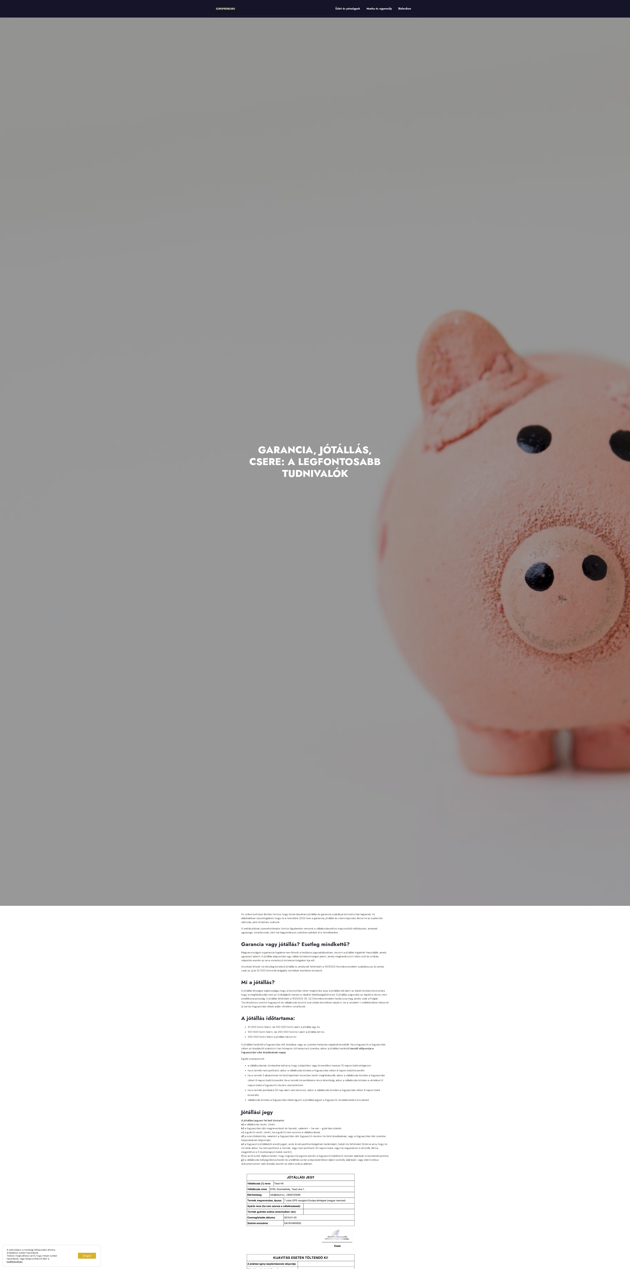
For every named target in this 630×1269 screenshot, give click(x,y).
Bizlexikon (404, 8)
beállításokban (14, 1261)
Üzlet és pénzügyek (347, 8)
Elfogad (87, 1255)
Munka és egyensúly (379, 8)
